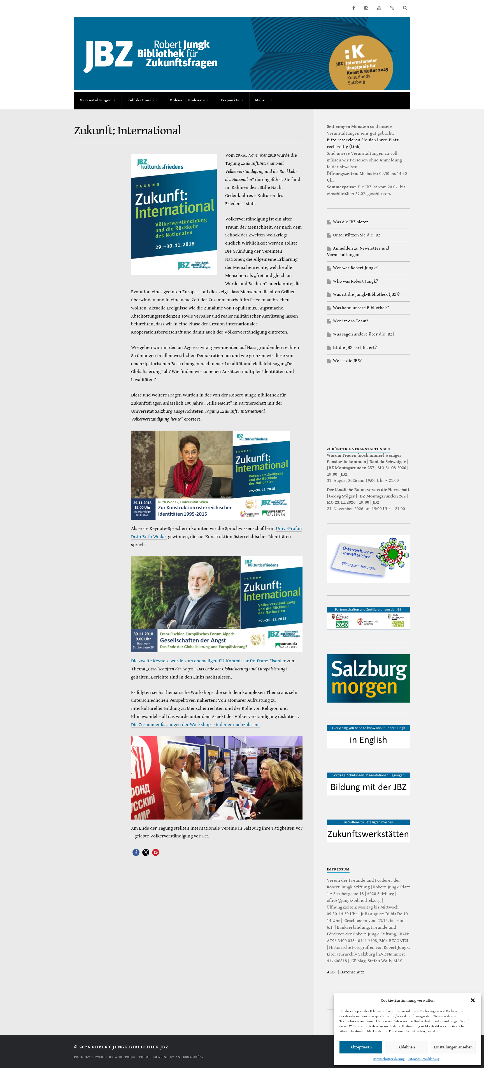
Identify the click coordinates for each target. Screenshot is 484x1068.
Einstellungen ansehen (453, 1047)
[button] (473, 1000)
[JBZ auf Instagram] (366, 8)
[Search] (405, 8)
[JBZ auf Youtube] (379, 8)
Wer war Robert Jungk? (355, 268)
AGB (331, 972)
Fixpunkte (230, 100)
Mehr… (261, 100)
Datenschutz (352, 972)
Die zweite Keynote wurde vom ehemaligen (175, 661)
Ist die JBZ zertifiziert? (355, 347)
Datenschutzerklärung (389, 1059)
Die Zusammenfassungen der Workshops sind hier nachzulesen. (195, 724)
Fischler (278, 661)
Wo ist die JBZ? (347, 360)
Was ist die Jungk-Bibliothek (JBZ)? (366, 294)
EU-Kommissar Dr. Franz (243, 661)
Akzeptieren (361, 1047)
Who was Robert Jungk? (355, 281)
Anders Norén (188, 1057)
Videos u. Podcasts (187, 100)
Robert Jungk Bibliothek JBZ (130, 1047)
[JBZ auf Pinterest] (392, 8)
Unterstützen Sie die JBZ (356, 235)
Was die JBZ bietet (350, 222)
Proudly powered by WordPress (104, 1057)
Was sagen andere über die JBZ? (363, 334)
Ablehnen (406, 1047)
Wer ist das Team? (350, 321)
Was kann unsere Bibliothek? (361, 308)
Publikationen (140, 100)
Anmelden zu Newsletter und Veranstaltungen (358, 251)
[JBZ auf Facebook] (353, 8)
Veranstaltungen (96, 100)
